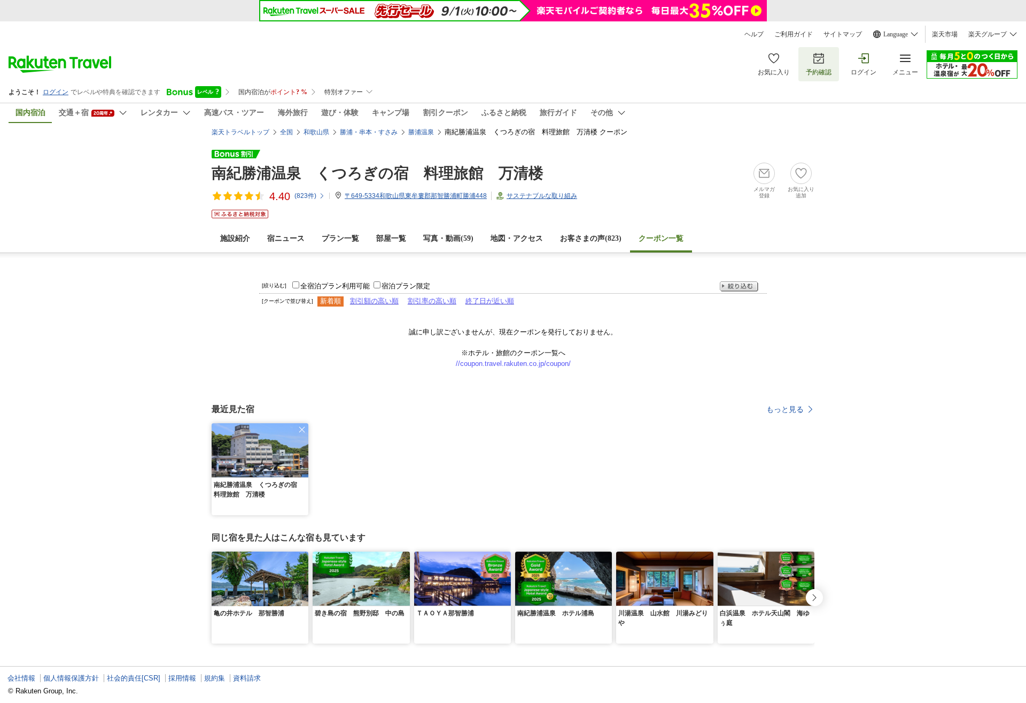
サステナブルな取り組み (542, 196)
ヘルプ (754, 34)
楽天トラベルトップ (240, 132)
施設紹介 (235, 238)
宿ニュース (286, 238)
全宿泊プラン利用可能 (335, 286)
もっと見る (785, 409)
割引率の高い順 (432, 301)
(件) (305, 196)
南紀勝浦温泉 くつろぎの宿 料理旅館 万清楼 (377, 173)
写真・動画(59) (448, 238)
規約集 (214, 678)
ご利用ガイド (793, 34)
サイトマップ (842, 34)
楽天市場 (945, 34)
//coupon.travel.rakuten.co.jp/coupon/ (513, 364)
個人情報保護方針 (71, 678)
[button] (302, 429)
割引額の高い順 (374, 301)
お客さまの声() (590, 238)
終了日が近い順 (489, 301)
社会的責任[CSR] (133, 678)
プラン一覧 (340, 238)
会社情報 (21, 678)
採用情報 (182, 678)
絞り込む (739, 286)
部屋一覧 (391, 238)
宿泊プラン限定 (406, 286)
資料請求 (247, 678)
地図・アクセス (517, 238)
